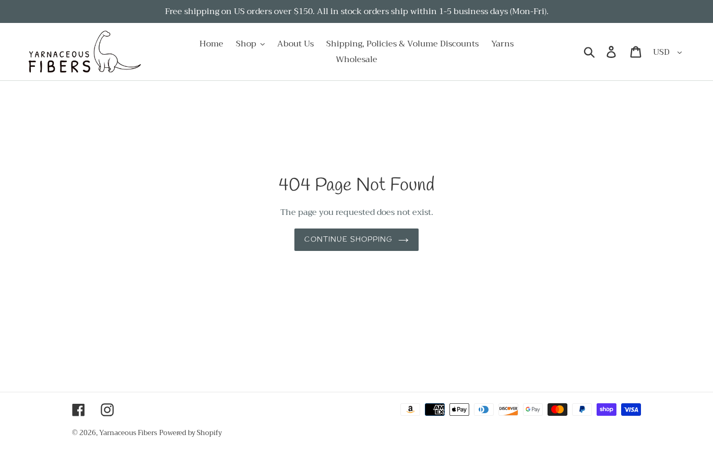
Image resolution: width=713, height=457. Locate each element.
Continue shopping (348, 240)
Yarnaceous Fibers (128, 433)
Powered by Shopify (190, 433)
